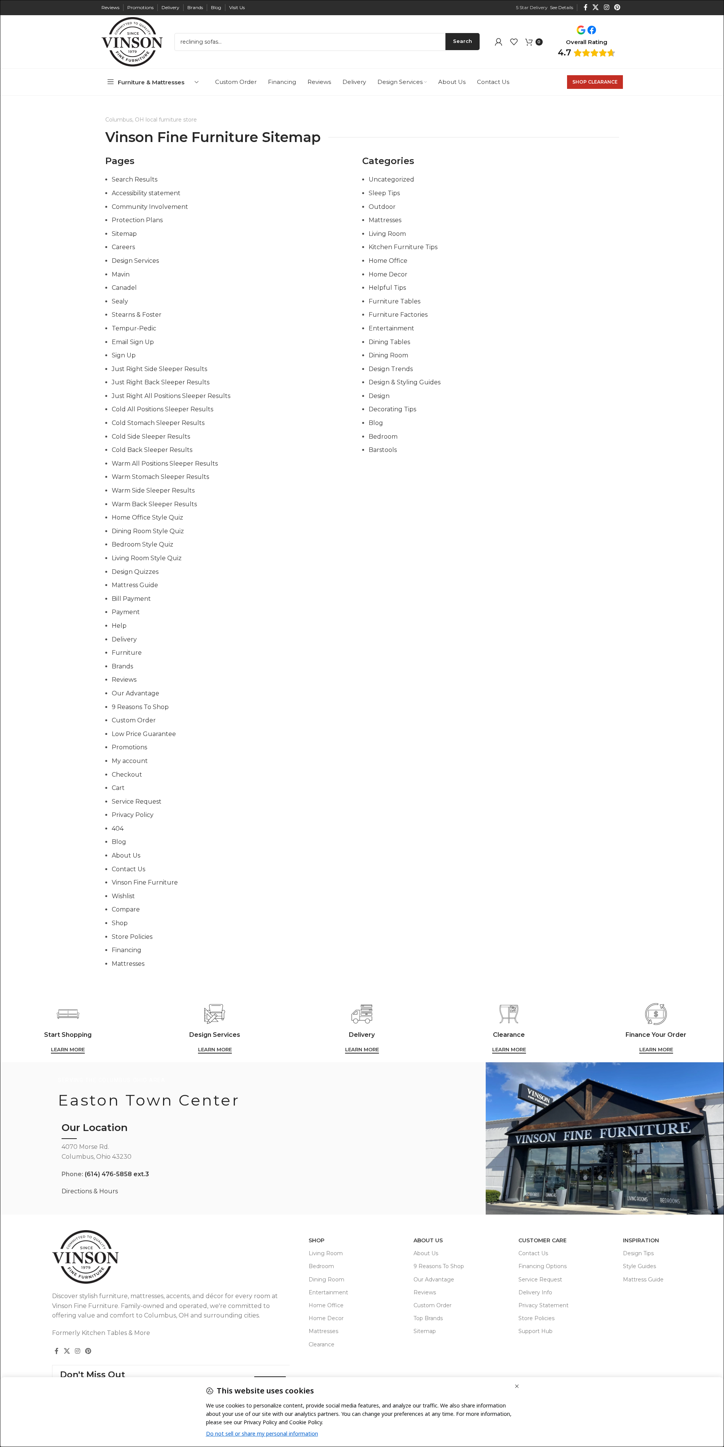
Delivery (124, 639)
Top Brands (428, 1318)
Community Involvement (150, 206)
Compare (126, 909)
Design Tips (638, 1253)
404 (118, 828)
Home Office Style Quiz (147, 517)
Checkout (127, 774)
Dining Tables (389, 342)
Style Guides (639, 1266)
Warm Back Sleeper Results (154, 504)
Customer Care (542, 1240)
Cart (118, 787)
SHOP (317, 1240)
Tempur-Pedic (134, 328)
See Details (561, 7)
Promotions (129, 747)
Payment (126, 612)
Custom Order (134, 720)
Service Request (137, 801)
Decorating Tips (392, 409)
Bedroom (383, 436)
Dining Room (388, 355)
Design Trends (391, 369)
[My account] (498, 41)
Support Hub (535, 1331)
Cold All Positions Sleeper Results (162, 409)
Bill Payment (131, 598)
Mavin (121, 274)
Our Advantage (135, 693)
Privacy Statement (543, 1305)
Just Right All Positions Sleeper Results (171, 396)
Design (379, 396)
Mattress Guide (135, 585)
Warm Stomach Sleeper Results (160, 476)
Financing (126, 950)
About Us (126, 855)
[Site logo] (132, 41)
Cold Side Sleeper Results (151, 436)
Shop (120, 923)
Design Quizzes (135, 571)
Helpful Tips (387, 287)
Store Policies (132, 936)
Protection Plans (137, 220)
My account (130, 761)
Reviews (124, 679)
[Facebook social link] (585, 7)
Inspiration (641, 1240)
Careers (123, 247)
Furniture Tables (394, 301)
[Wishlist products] (513, 41)
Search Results (134, 179)
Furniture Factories (398, 314)
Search (462, 41)
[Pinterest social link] (617, 7)
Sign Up (124, 355)
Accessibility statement (146, 193)
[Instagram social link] (606, 7)
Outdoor (382, 206)
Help (119, 625)
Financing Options (542, 1266)
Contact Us (128, 869)
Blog (119, 841)
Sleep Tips (384, 193)
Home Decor (388, 274)
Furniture (127, 652)
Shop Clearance (595, 82)
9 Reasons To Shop (140, 707)
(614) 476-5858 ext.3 (117, 1174)
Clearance (321, 1344)
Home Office (388, 260)
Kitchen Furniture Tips (403, 247)
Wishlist (123, 896)
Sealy (120, 301)
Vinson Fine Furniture (145, 882)
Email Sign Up (133, 342)
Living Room (387, 233)
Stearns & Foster (137, 314)
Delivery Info (535, 1292)
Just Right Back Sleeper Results (160, 382)
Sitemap (124, 233)
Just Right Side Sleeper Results (159, 369)
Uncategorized (391, 179)
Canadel (124, 287)
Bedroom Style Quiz (142, 544)
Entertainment (391, 328)
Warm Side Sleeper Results (153, 490)
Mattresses (128, 963)
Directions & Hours (90, 1191)
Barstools (383, 449)
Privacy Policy (133, 814)
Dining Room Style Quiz (148, 531)
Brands (122, 666)
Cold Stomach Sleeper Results (158, 423)
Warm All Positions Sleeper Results (165, 463)
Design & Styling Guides (404, 382)
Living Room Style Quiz (147, 558)
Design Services (135, 260)
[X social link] (595, 7)
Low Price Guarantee (144, 734)
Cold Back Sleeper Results (152, 449)
